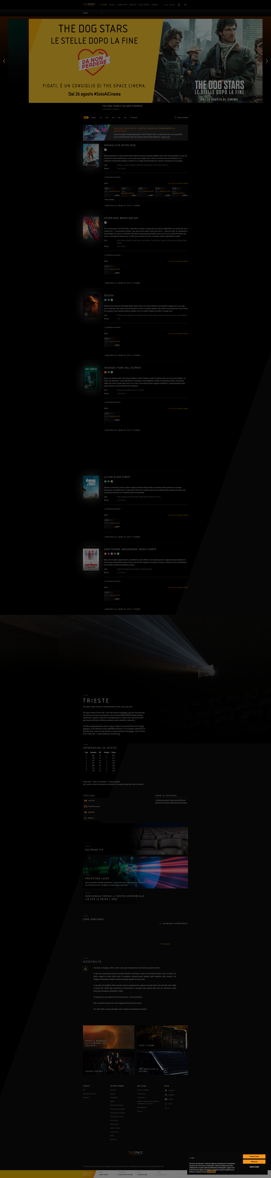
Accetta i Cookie (254, 1156)
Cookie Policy (211, 1172)
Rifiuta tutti (254, 1162)
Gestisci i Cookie (254, 1167)
